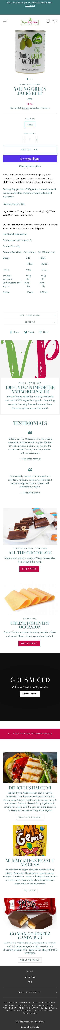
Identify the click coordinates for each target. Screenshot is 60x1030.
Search (30, 971)
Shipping (26, 108)
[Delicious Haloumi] (30, 767)
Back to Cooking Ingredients (32, 734)
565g (30, 124)
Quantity (30, 133)
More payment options (30, 166)
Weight (30, 119)
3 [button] (33, 79)
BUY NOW (30, 890)
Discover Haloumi (30, 817)
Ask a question (30, 315)
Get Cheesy (29, 643)
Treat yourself (30, 960)
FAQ (30, 982)
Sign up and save (30, 992)
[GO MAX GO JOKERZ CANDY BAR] (30, 913)
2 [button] (30, 79)
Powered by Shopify (30, 1027)
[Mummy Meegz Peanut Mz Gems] (30, 840)
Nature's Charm (30, 84)
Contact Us (30, 976)
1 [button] (27, 79)
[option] (30, 7)
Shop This (29, 569)
